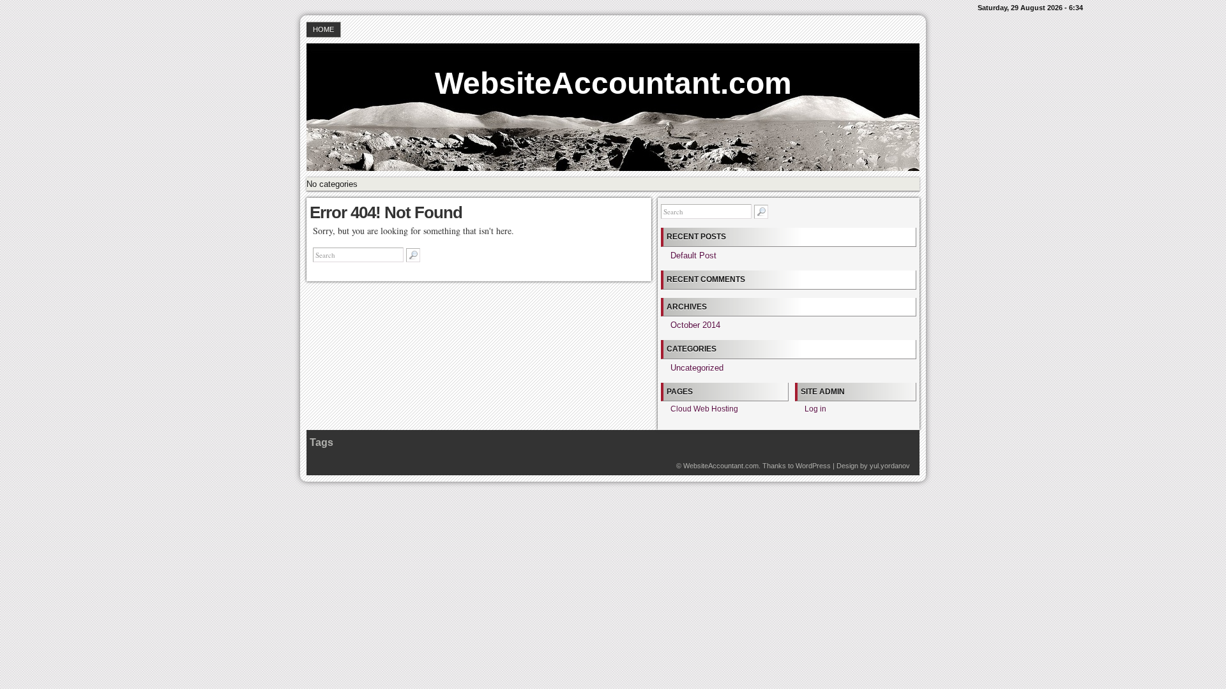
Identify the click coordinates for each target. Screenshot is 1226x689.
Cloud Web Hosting (704, 408)
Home (323, 29)
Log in (815, 408)
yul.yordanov (890, 466)
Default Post (693, 255)
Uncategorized (696, 368)
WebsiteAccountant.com (613, 83)
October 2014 (695, 325)
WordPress (813, 466)
